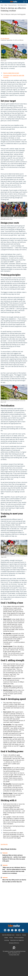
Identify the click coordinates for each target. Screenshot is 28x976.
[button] (14, 52)
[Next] (24, 51)
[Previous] (3, 51)
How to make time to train (11, 73)
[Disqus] (14, 904)
